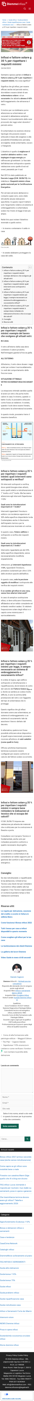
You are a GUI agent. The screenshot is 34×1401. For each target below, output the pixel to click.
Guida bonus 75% (7, 1280)
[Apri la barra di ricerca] (24, 9)
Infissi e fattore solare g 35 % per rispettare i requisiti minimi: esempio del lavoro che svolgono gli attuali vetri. (17, 274)
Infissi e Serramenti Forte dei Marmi (16, 1311)
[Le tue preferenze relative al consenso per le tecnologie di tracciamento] (2, 1051)
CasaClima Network (8, 1243)
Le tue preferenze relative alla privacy (19, 1394)
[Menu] (29, 9)
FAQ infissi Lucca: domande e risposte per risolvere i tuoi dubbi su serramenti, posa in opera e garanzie (15, 1188)
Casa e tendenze (7, 1237)
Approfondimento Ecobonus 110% (15, 1222)
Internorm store (7, 1317)
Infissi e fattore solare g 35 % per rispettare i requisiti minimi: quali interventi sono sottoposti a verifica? (16, 285)
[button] (17, 521)
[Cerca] (27, 1139)
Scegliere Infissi (23, 995)
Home (4, 20)
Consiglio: (7, 319)
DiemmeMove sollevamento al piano (16, 1256)
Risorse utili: (8, 322)
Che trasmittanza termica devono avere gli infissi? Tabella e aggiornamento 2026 (14, 1200)
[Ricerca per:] (12, 1139)
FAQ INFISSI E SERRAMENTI (12, 1262)
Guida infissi (13, 20)
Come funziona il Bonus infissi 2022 (16, 923)
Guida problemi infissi (9, 1293)
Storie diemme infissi (9, 1345)
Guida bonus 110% (8, 1274)
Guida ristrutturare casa (10, 1305)
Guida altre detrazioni (9, 1268)
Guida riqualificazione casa (16, 22)
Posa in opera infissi (9, 1330)
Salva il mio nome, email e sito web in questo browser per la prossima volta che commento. (17, 1116)
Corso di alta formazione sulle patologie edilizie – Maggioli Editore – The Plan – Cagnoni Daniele (16, 1038)
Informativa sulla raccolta (11, 1399)
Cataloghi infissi (7, 1249)
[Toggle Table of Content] (29, 267)
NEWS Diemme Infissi (9, 1323)
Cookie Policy (22, 1355)
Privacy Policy (11, 1355)
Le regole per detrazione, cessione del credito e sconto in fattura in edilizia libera (16, 914)
